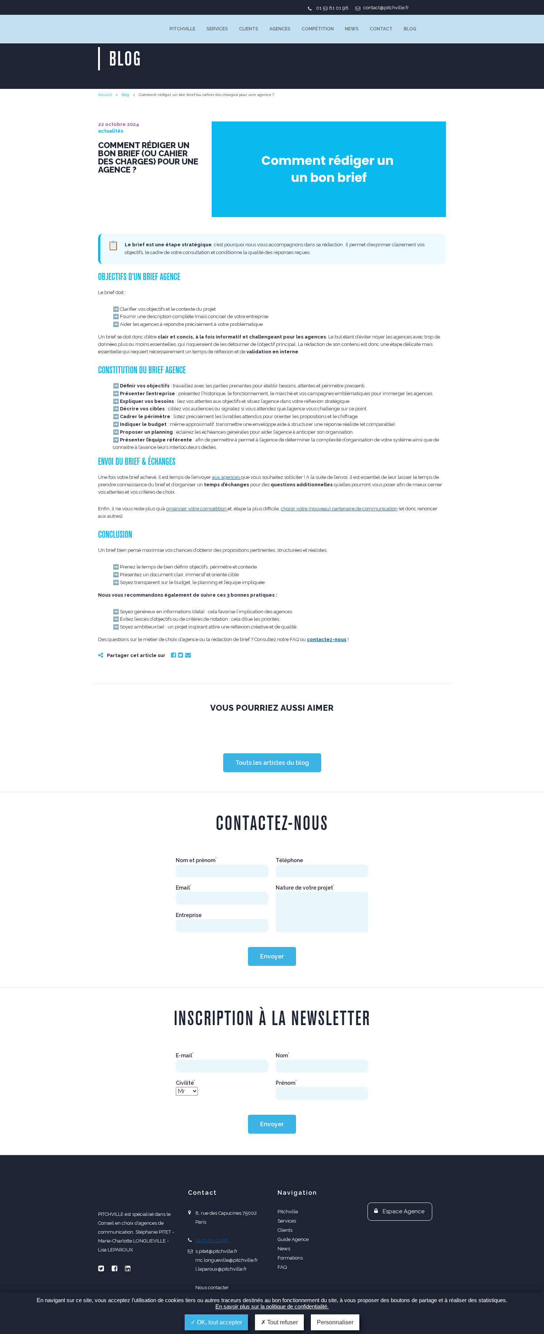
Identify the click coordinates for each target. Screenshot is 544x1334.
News (352, 28)
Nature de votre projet (305, 888)
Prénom (286, 1083)
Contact (381, 28)
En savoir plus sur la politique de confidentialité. (272, 1306)
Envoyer (272, 956)
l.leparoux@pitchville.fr (221, 1269)
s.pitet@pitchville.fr (216, 1251)
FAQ (282, 1267)
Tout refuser (282, 1322)
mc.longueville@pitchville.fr (226, 1260)
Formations (290, 1258)
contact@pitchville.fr (386, 7)
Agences (280, 28)
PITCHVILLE (128, 28)
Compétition (318, 28)
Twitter (180, 655)
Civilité (185, 1083)
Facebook (173, 655)
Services (217, 28)
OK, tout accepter (218, 1322)
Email (188, 655)
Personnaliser (335, 1322)
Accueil (105, 95)
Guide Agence (293, 1239)
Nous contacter (212, 1287)
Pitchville (182, 28)
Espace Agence (403, 1211)
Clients (248, 28)
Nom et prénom (196, 860)
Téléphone (289, 860)
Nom (282, 1055)
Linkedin (128, 1268)
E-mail (185, 1055)
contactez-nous (326, 639)
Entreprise (189, 915)
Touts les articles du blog (272, 762)
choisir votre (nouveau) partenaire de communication (339, 508)
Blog (410, 28)
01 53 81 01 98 (332, 8)
